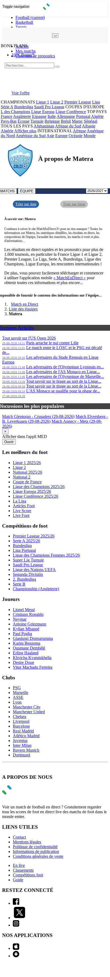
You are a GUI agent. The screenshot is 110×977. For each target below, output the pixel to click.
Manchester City (27, 707)
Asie (50, 135)
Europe (61, 135)
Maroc (77, 121)
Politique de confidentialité (35, 846)
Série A (7, 107)
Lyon (17, 702)
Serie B (19, 584)
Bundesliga (23, 107)
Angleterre (22, 116)
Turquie (37, 121)
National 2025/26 (27, 472)
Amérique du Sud (31, 135)
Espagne (39, 116)
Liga (96, 102)
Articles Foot (24, 506)
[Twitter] (19, 917)
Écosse (23, 121)
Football (30, 17)
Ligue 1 (42, 102)
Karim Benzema (26, 643)
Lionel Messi (24, 609)
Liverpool (21, 721)
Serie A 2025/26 (26, 541)
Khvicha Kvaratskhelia (32, 657)
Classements (23, 870)
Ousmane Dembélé (29, 648)
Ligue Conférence (71, 111)
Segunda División (28, 574)
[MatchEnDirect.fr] (55, 8)
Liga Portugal (24, 550)
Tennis (21, 27)
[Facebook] (16, 903)
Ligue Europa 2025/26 (32, 491)
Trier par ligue (74, 204)
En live (19, 865)
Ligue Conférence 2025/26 (35, 496)
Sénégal (90, 121)
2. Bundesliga (24, 579)
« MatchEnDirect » (69, 278)
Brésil (66, 121)
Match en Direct (24, 304)
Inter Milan (22, 745)
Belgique (52, 121)
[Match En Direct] (19, 793)
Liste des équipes (23, 309)
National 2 (21, 477)
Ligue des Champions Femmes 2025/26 (46, 555)
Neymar (19, 619)
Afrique (79, 131)
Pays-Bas (9, 121)
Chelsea (19, 716)
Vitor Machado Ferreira (32, 667)
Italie (52, 116)
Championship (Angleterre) (36, 589)
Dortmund (21, 755)
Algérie (97, 116)
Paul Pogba (22, 633)
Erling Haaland (25, 653)
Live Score (22, 510)
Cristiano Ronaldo (28, 614)
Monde (90, 135)
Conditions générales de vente (38, 856)
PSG (17, 687)
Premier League (77, 102)
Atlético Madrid (26, 735)
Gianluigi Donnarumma (33, 638)
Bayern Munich (26, 750)
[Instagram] (16, 925)
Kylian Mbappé (26, 629)
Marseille (20, 692)
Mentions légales (27, 842)
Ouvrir (9, 442)
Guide (18, 880)
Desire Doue (23, 662)
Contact (19, 837)
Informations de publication (36, 851)
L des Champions (15, 111)
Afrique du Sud (68, 126)
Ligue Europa (42, 111)
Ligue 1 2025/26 (27, 462)
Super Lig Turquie (28, 560)
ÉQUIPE (26, 191)
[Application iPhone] (16, 948)
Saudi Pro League (49, 107)
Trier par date (25, 204)
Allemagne (66, 116)
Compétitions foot (28, 875)
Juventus (20, 740)
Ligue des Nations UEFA (34, 569)
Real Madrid (23, 731)
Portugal (83, 116)
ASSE (18, 697)
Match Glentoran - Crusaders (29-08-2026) (38, 416)
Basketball (24, 22)
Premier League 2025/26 (33, 536)
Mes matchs (25, 51)
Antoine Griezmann (29, 624)
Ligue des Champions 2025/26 (39, 486)
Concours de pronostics (35, 56)
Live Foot (21, 515)
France (6, 116)
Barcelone (21, 726)
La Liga (19, 501)
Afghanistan (44, 126)
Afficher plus (25, 131)
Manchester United (29, 711)
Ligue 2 (56, 102)
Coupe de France (27, 482)
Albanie (88, 126)
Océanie (75, 135)
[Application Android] (16, 956)
